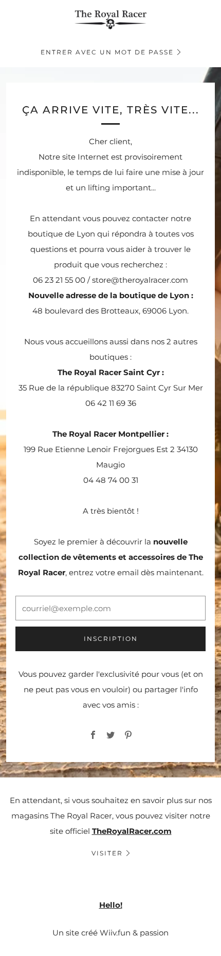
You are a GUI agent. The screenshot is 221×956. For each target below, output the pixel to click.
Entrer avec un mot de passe (107, 52)
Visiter (107, 853)
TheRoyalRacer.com (132, 831)
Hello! (110, 905)
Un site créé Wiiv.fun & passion (110, 933)
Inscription (111, 638)
